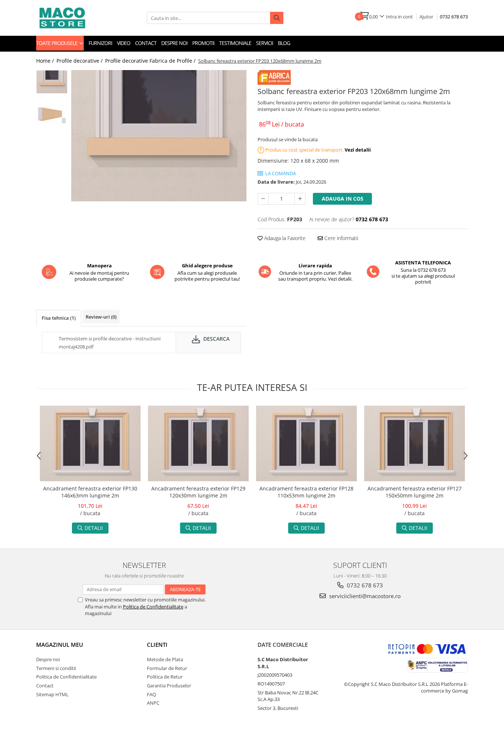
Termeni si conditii (56, 668)
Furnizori (100, 42)
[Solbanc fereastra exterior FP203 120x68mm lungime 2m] (158, 135)
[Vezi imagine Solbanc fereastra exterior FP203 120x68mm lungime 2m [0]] (52, 81)
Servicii (264, 42)
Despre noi (174, 42)
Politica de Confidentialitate (153, 606)
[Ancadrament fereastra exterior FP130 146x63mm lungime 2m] (90, 443)
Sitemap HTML (52, 694)
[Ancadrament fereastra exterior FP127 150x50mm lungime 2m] (414, 443)
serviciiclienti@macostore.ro (364, 596)
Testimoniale (235, 42)
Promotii (203, 42)
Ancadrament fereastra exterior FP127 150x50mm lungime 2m (414, 492)
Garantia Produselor (169, 685)
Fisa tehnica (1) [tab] (59, 318)
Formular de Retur (167, 668)
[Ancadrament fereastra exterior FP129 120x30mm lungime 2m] (198, 443)
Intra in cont (399, 16)
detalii (93, 527)
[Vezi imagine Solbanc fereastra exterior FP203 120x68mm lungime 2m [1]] (52, 113)
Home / (45, 60)
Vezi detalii (358, 149)
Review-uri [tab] (101, 316)
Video (123, 42)
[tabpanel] (158, 135)
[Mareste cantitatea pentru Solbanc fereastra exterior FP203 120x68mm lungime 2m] (299, 199)
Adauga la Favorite (284, 238)
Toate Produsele (57, 42)
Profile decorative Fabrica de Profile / (151, 60)
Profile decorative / (80, 60)
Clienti (157, 644)
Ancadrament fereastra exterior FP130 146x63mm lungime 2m (90, 492)
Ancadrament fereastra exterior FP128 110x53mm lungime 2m (306, 492)
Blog (284, 42)
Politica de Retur (165, 676)
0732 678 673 (454, 16)
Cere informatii (340, 238)
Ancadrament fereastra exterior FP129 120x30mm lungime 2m (198, 492)
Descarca (215, 338)
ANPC (153, 703)
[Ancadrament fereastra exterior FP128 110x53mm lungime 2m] (306, 443)
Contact (145, 42)
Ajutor (426, 16)
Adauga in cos (342, 198)
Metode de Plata (165, 659)
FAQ (151, 694)
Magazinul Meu (59, 644)
